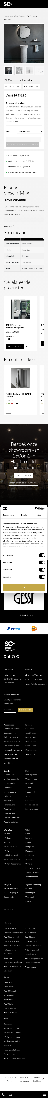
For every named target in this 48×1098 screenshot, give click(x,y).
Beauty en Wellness (12, 746)
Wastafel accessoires (12, 741)
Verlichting (8, 763)
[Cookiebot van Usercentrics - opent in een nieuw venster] (35, 508)
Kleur (8, 131)
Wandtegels (30, 892)
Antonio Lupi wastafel (33, 945)
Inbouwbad (30, 792)
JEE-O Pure (8, 999)
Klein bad (7, 1045)
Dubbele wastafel (11, 855)
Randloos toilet (31, 855)
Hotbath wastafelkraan (13, 962)
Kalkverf (28, 901)
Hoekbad (29, 783)
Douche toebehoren (12, 822)
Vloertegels (29, 897)
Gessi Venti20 (9, 986)
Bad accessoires (10, 733)
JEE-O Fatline (9, 995)
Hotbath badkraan (11, 941)
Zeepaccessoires (10, 754)
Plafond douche (10, 774)
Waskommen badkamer (13, 1041)
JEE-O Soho (8, 1004)
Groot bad (8, 1024)
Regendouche (9, 805)
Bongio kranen (31, 941)
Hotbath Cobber (10, 1012)
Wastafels (14, 16)
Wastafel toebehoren (12, 864)
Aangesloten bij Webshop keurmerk (22, 172)
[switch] (42, 562)
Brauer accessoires (32, 963)
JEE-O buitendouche (12, 937)
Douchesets (8, 787)
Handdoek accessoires (13, 750)
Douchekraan (30, 737)
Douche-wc (29, 851)
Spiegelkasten (9, 897)
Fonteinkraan (30, 746)
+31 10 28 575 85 (35, 679)
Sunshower (8, 800)
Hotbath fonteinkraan (12, 966)
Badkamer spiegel (11, 888)
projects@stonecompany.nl (37, 684)
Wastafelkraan (31, 741)
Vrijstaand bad (31, 779)
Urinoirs (28, 864)
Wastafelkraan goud (12, 1037)
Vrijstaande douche (11, 779)
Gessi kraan (8, 958)
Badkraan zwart (10, 1054)
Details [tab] (24, 515)
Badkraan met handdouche (14, 1058)
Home (6, 16)
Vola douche (30, 928)
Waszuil (22, 16)
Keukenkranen (31, 750)
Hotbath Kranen (10, 928)
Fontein (28, 838)
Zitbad (28, 787)
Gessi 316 (8, 982)
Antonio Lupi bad (32, 950)
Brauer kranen (30, 967)
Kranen (28, 842)
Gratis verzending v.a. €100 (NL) (21, 161)
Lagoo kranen (30, 954)
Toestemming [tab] (8, 515)
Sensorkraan (30, 754)
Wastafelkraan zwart (12, 1028)
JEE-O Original (10, 991)
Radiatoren (8, 909)
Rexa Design (27, 250)
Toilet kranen (30, 733)
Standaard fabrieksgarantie (19, 167)
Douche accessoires (12, 728)
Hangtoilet (29, 846)
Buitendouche (9, 783)
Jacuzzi (28, 796)
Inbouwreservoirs (32, 868)
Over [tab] (39, 515)
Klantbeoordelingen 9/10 (18, 155)
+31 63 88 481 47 (35, 675)
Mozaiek (28, 888)
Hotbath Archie (10, 1008)
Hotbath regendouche (34, 958)
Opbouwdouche (10, 796)
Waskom (7, 838)
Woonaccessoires (11, 758)
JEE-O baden (30, 937)
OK (24, 587)
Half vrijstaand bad (33, 774)
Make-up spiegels (11, 892)
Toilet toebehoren (32, 877)
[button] (20, 615)
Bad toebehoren (31, 809)
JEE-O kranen (30, 932)
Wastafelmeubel (10, 846)
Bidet (27, 833)
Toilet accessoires (11, 737)
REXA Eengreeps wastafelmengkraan (15, 326)
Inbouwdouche (10, 792)
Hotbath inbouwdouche (13, 932)
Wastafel (7, 833)
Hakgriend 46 (13, 679)
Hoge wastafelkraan (12, 1050)
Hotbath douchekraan (13, 945)
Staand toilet (30, 859)
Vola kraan (8, 971)
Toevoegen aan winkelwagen (22, 145)
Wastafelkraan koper (12, 1032)
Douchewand (9, 809)
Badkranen (29, 728)
